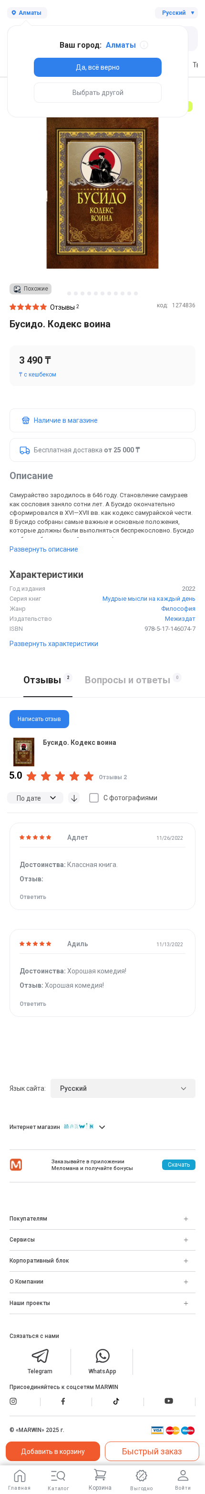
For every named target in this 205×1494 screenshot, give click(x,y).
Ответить (33, 897)
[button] (69, 293)
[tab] (102, 719)
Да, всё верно (98, 67)
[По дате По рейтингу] (35, 798)
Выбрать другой (97, 92)
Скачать (179, 1164)
